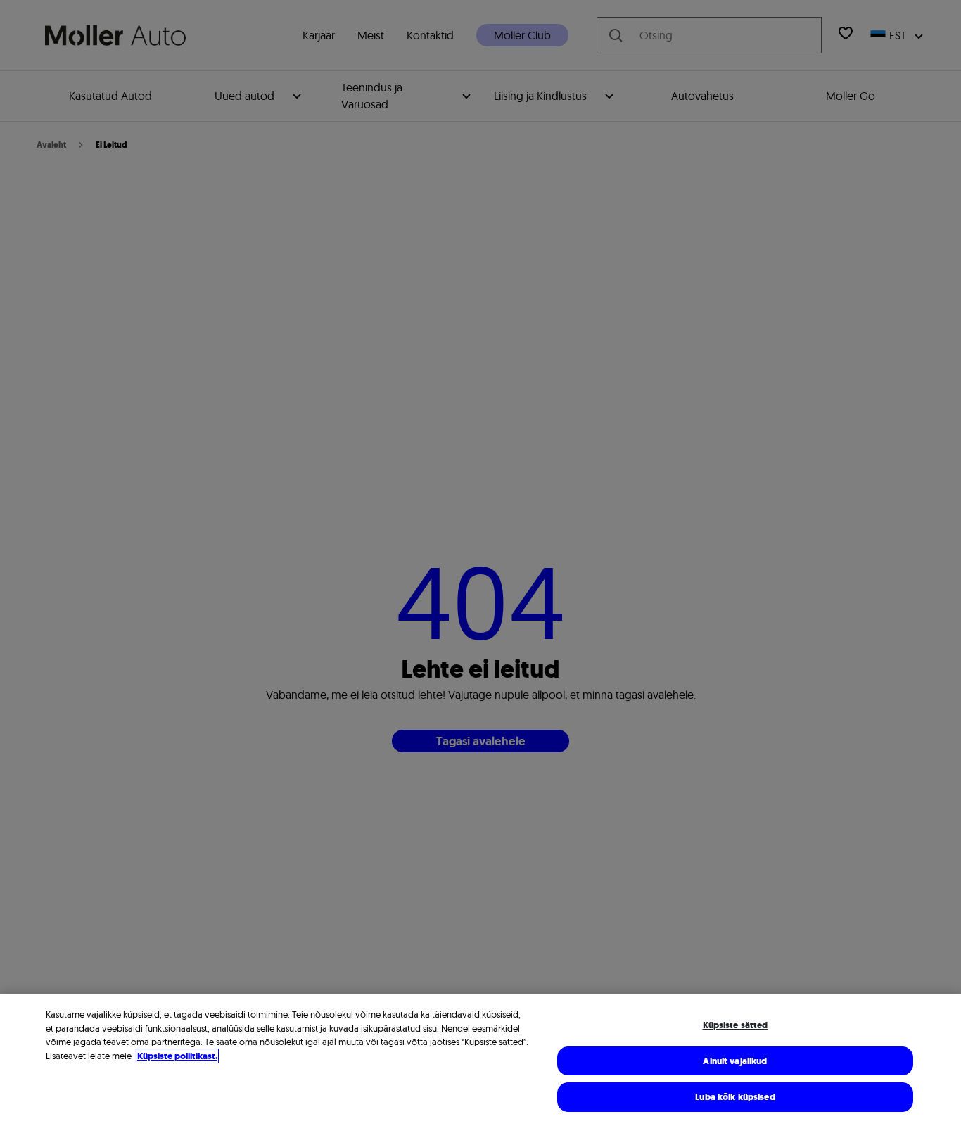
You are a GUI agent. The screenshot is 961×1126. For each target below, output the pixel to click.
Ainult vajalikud (735, 1061)
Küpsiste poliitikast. (177, 1056)
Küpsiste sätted (735, 1025)
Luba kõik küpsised (735, 1097)
